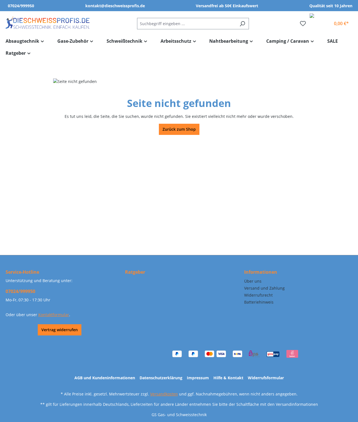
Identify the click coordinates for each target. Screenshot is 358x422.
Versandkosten (164, 394)
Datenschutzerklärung (161, 377)
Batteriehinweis (259, 302)
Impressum (198, 377)
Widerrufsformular (266, 377)
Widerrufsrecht (258, 295)
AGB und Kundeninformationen (104, 377)
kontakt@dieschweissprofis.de (115, 5)
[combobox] (186, 23)
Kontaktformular (53, 314)
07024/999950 (21, 5)
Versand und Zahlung (264, 288)
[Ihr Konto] (324, 21)
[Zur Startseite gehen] (48, 22)
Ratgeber (135, 272)
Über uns (253, 281)
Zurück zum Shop (179, 129)
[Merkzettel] (303, 23)
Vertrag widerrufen (59, 329)
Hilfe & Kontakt (228, 377)
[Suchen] (242, 23)
